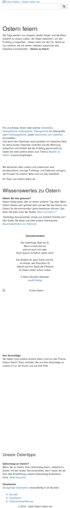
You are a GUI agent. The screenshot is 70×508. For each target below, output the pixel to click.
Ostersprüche (41, 131)
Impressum (15, 497)
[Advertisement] (35, 87)
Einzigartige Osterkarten (16, 487)
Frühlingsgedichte (17, 134)
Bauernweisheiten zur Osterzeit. (20, 223)
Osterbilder (47, 127)
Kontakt (13, 494)
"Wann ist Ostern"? (47, 212)
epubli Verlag (35, 280)
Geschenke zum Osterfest (49, 134)
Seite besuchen (18, 477)
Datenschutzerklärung (21, 501)
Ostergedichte (10, 131)
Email (14, 365)
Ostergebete (25, 131)
